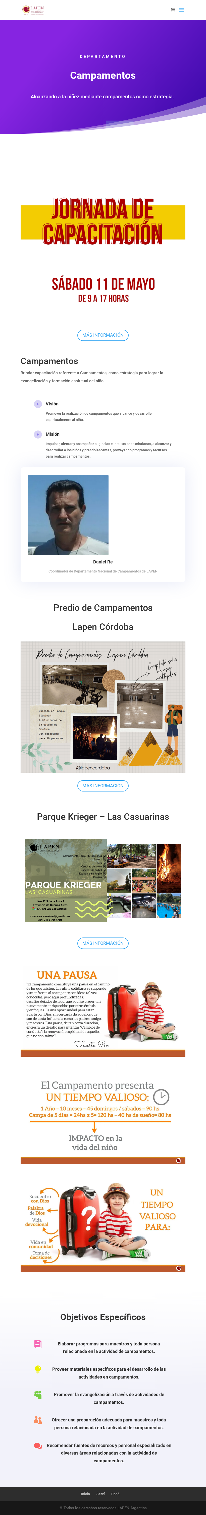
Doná (115, 1494)
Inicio (85, 1494)
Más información (103, 335)
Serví (100, 1494)
